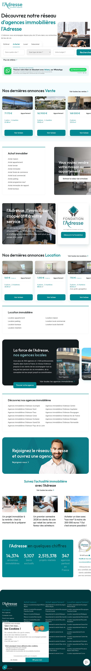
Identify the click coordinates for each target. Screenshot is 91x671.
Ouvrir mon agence (8, 618)
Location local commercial (55, 321)
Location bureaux (14, 324)
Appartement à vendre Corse (54, 653)
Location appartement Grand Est (77, 624)
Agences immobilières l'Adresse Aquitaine (61, 409)
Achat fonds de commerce (18, 172)
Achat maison (13, 159)
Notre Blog (5, 621)
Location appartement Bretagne (77, 614)
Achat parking (13, 179)
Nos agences (6, 612)
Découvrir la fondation (73, 235)
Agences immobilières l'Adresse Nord (22, 409)
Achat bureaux (13, 189)
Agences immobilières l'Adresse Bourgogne (62, 412)
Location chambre (14, 328)
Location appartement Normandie (77, 617)
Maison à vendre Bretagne (32, 614)
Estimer (6, 44)
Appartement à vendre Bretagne (55, 614)
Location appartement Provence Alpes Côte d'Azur (77, 649)
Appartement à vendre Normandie (56, 617)
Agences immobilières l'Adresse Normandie (62, 422)
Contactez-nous (7, 615)
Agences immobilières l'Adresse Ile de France (63, 416)
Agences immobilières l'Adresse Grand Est (24, 422)
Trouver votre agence (25, 385)
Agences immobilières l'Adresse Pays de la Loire (26, 426)
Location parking (14, 321)
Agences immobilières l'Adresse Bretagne (61, 419)
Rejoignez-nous (19, 462)
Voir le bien (18, 133)
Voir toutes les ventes (78, 91)
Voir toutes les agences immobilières (56, 381)
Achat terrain (13, 165)
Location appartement (16, 318)
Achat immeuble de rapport (18, 185)
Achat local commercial (16, 175)
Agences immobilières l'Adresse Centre (60, 406)
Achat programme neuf (16, 182)
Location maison (52, 318)
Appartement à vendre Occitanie (55, 641)
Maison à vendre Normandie (32, 617)
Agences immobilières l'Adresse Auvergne (24, 406)
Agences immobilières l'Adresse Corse (22, 416)
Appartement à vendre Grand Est (56, 624)
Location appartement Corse (76, 653)
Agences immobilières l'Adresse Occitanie (23, 419)
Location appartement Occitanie (77, 641)
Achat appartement (15, 162)
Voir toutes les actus (44, 490)
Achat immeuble (14, 169)
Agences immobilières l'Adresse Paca (22, 412)
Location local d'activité (54, 324)
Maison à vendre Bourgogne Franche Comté (33, 610)
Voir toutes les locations (77, 256)
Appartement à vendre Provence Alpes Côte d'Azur (55, 649)
